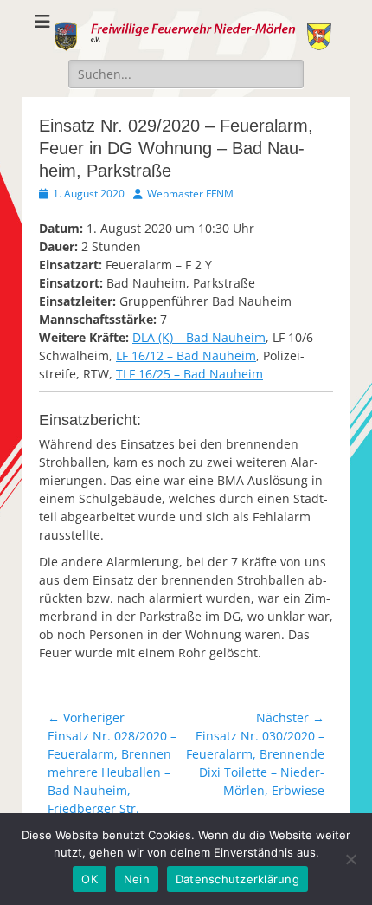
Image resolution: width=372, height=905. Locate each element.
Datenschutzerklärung (237, 879)
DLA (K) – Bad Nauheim (199, 337)
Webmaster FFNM (190, 193)
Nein (137, 879)
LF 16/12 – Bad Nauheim (186, 355)
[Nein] (350, 859)
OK (89, 879)
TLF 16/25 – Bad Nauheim (189, 373)
